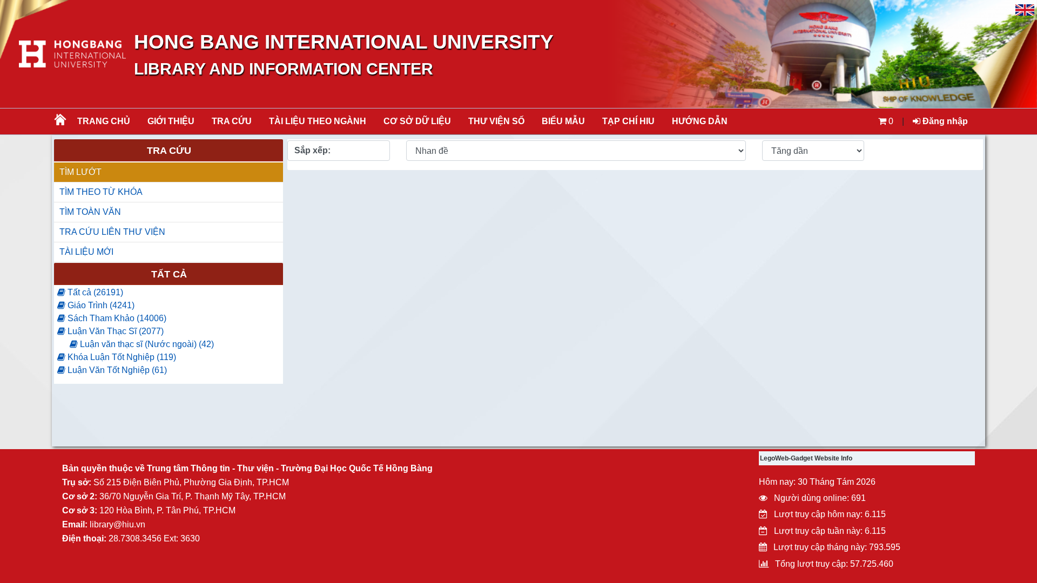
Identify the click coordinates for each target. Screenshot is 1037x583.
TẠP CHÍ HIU (628, 121)
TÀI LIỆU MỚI (86, 251)
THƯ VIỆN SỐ (496, 121)
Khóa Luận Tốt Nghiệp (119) (120, 357)
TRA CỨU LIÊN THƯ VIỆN (112, 231)
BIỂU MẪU (563, 121)
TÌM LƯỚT (80, 172)
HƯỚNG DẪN (700, 121)
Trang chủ (103, 121)
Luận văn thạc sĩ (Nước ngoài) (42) (146, 344)
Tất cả (169, 274)
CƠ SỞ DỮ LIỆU (417, 121)
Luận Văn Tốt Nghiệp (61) (116, 370)
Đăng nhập (944, 121)
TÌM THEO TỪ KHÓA (101, 191)
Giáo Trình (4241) (99, 305)
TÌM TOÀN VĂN (90, 211)
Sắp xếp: (312, 150)
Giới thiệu (170, 121)
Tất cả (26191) (94, 292)
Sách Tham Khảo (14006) (115, 318)
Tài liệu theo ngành (317, 121)
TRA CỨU (232, 121)
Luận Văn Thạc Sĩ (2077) (114, 331)
